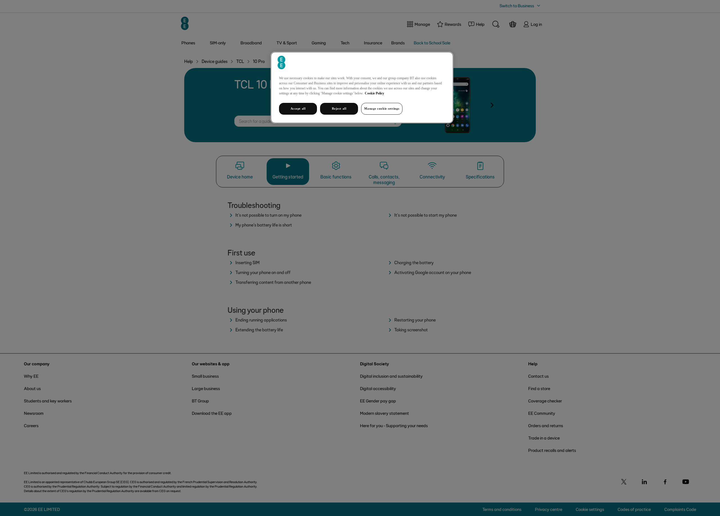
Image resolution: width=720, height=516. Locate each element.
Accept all (298, 108)
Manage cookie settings (381, 108)
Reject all (339, 108)
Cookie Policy (374, 93)
